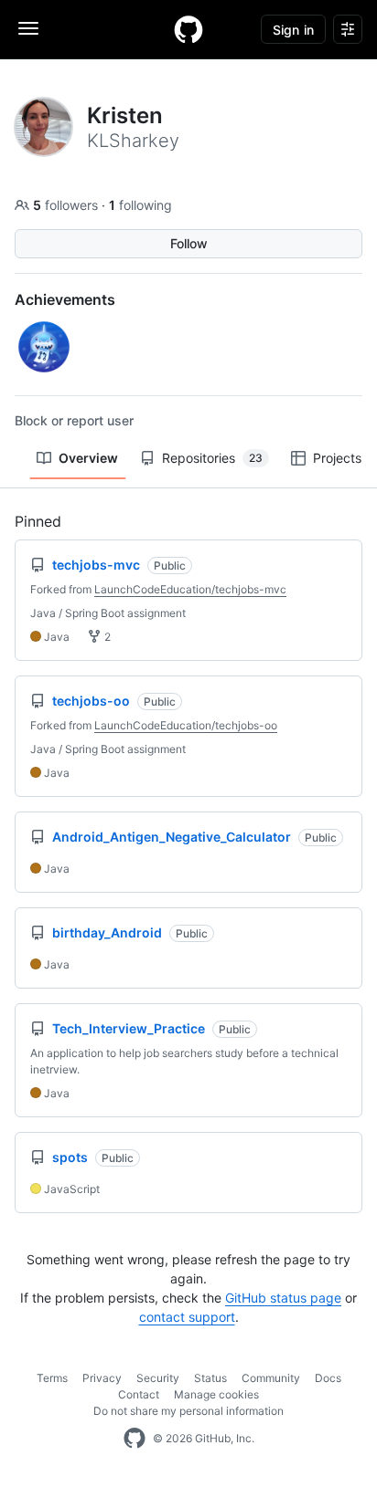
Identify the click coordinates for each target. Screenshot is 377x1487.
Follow (189, 243)
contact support (187, 1317)
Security (157, 1378)
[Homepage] (188, 29)
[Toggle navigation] (28, 28)
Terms (52, 1378)
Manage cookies (216, 1394)
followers (67, 205)
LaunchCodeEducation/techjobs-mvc (190, 589)
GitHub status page (283, 1297)
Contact (138, 1394)
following (140, 205)
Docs (328, 1378)
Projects (337, 458)
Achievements (65, 299)
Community (271, 1378)
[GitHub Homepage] (134, 1438)
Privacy (102, 1378)
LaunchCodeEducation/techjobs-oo (185, 725)
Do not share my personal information (188, 1411)
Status (210, 1378)
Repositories (212, 458)
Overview (88, 458)
